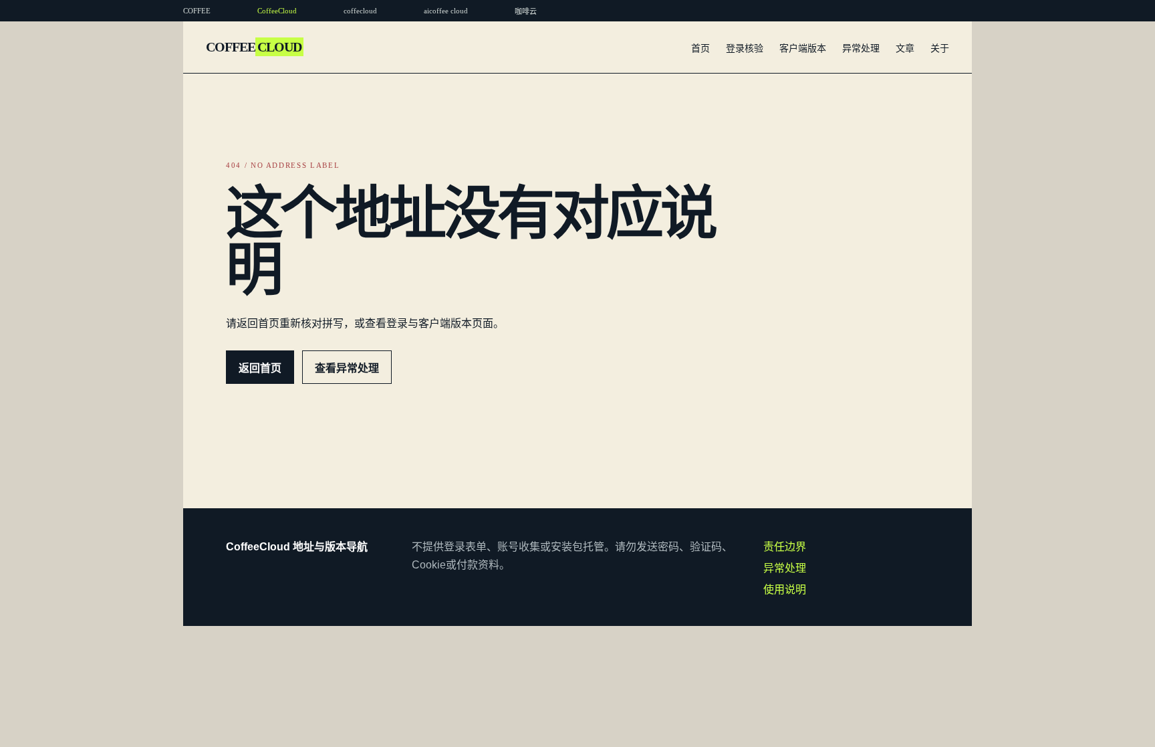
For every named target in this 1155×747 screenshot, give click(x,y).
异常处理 (861, 48)
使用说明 (784, 589)
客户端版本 (802, 48)
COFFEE (253, 46)
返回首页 (260, 368)
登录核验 (744, 48)
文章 (905, 48)
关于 (939, 48)
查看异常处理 (347, 368)
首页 (700, 48)
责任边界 (784, 546)
